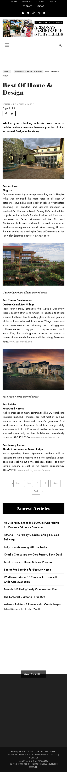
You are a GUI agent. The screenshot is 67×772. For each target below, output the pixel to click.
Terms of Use (41, 754)
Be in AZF (27, 6)
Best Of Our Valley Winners (28, 71)
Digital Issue (33, 751)
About (22, 751)
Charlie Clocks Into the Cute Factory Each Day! (33, 554)
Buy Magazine (48, 751)
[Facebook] (23, 12)
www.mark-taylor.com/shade (33, 470)
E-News (40, 6)
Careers (54, 754)
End (36, 491)
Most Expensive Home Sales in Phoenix (28, 562)
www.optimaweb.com (20, 341)
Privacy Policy (26, 754)
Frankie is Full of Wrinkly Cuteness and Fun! (31, 589)
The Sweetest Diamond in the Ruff (24, 597)
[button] (6, 113)
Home (14, 1)
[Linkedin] (44, 12)
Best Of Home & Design (27, 90)
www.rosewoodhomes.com (45, 437)
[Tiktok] (33, 12)
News (53, 1)
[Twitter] (28, 12)
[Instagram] (39, 12)
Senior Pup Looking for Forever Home (27, 569)
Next (55, 483)
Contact (41, 1)
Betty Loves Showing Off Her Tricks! (26, 547)
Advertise (26, 1)
